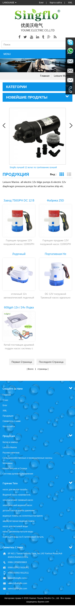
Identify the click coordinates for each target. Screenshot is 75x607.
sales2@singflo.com (17, 588)
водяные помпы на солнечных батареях (23, 516)
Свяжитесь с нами (12, 421)
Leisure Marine (62, 75)
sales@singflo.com (17, 578)
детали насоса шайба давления (19, 510)
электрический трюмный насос (18, 500)
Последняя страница (51, 361)
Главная (45, 75)
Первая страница (22, 361)
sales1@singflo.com (17, 583)
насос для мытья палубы (15, 489)
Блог (41, 2)
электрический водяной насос (17, 505)
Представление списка (69, 174)
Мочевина (8, 463)
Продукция (8, 416)
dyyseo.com (43, 602)
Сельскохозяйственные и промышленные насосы (27, 458)
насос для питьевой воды (15, 526)
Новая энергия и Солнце (15, 468)
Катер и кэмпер (10, 442)
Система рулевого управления (18, 474)
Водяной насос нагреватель (17, 495)
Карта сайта (56, 2)
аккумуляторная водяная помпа (18, 521)
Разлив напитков (11, 452)
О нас (5, 400)
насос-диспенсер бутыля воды (18, 531)
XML (70, 2)
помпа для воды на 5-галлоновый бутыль (23, 537)
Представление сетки (61, 174)
